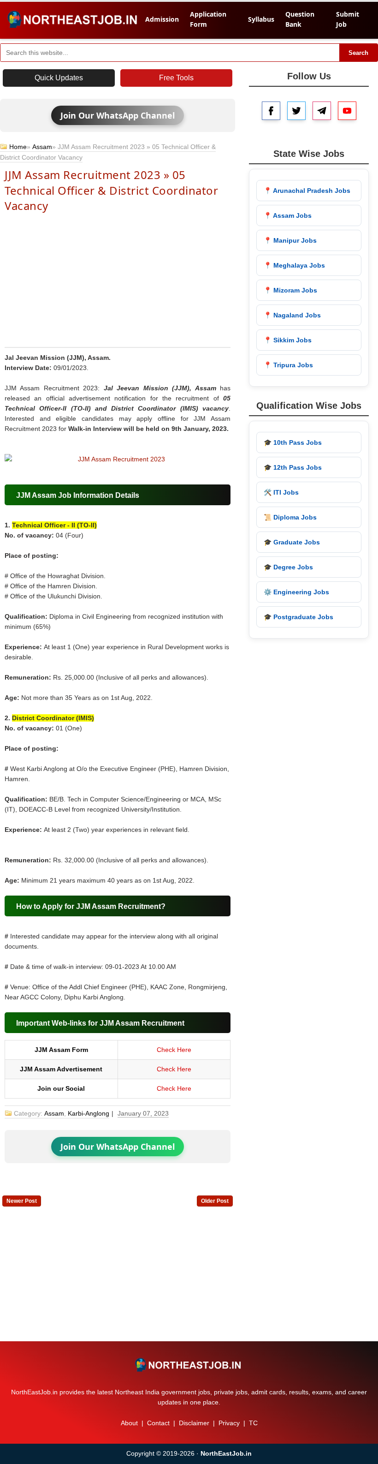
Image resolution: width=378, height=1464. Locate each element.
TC (253, 1423)
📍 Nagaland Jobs (292, 315)
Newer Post (21, 1201)
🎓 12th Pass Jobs (293, 467)
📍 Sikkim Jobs (288, 340)
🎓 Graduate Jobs (292, 542)
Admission (162, 19)
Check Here (174, 1049)
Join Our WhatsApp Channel (117, 115)
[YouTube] (347, 111)
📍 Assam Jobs (288, 215)
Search (358, 52)
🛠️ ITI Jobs (281, 492)
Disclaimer (194, 1423)
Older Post (215, 1201)
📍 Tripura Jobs (288, 365)
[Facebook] (271, 111)
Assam (42, 146)
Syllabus (261, 19)
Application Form (208, 19)
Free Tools (176, 78)
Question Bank (299, 19)
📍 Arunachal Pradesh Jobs (307, 190)
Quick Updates (59, 78)
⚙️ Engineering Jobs (296, 592)
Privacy (229, 1423)
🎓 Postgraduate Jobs (298, 617)
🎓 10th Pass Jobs (293, 442)
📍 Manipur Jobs (290, 240)
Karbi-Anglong (88, 1113)
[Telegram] (322, 111)
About (129, 1423)
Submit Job (347, 19)
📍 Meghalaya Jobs (294, 265)
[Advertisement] (118, 279)
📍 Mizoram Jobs (290, 290)
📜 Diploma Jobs (290, 517)
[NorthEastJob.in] (189, 1364)
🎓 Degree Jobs (288, 567)
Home (18, 146)
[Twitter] (296, 111)
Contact (158, 1423)
